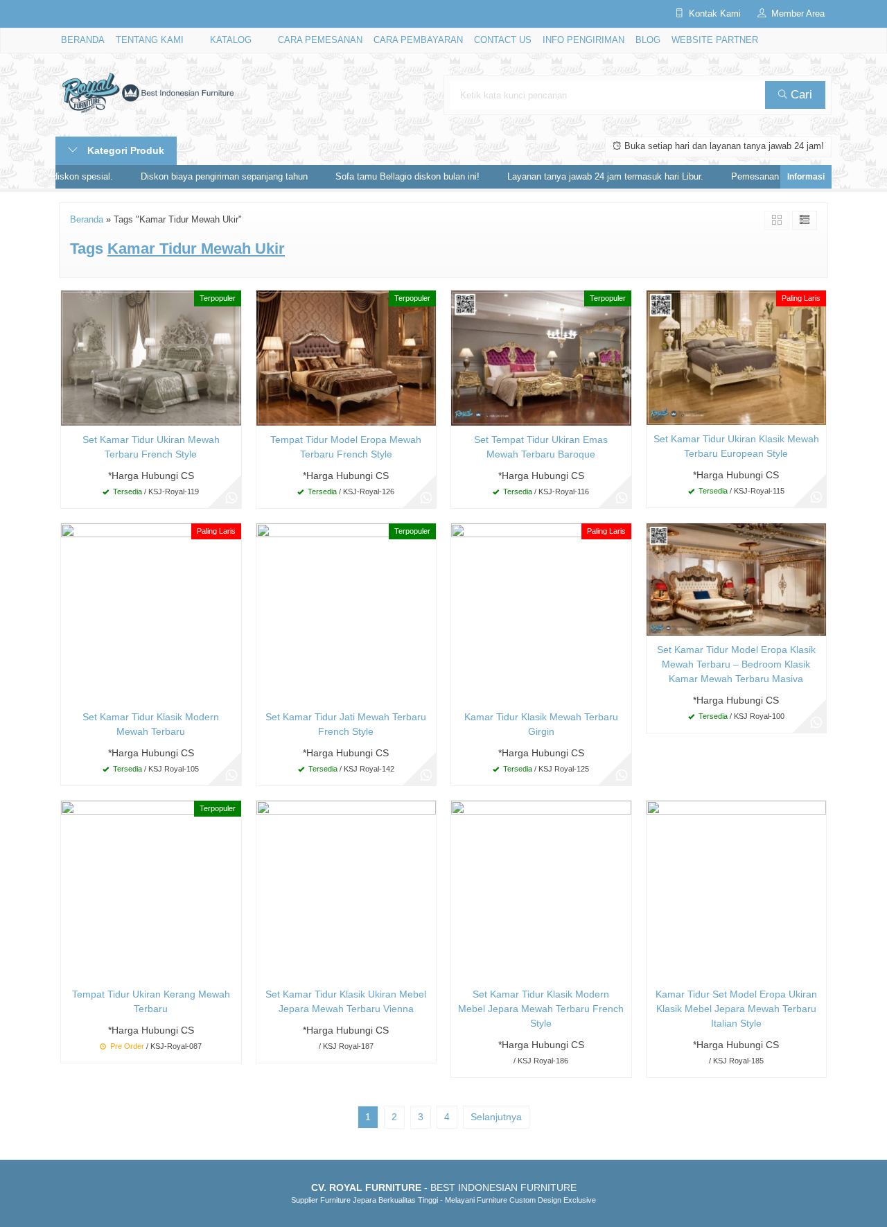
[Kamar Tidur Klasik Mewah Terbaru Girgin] (541, 612)
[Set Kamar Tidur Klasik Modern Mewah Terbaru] (151, 612)
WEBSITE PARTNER (714, 40)
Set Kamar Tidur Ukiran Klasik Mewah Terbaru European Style (736, 446)
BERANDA (83, 40)
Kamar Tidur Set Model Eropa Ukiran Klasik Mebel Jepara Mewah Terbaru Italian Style (736, 1009)
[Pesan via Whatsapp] (231, 498)
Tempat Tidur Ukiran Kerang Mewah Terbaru (151, 1001)
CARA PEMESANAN (320, 40)
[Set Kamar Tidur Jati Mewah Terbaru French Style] (346, 612)
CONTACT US (503, 40)
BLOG (647, 40)
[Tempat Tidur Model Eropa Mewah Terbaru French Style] (346, 357)
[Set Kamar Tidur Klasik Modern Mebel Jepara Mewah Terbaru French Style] (541, 889)
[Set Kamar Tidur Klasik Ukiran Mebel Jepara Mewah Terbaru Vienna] (346, 889)
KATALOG (231, 40)
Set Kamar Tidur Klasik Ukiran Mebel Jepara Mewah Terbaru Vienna (345, 1001)
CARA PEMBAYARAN (418, 40)
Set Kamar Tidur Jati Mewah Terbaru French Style (345, 724)
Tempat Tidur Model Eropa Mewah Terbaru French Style (345, 447)
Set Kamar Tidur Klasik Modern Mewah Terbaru (150, 724)
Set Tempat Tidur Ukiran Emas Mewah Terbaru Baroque (541, 447)
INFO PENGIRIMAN (583, 40)
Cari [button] (799, 94)
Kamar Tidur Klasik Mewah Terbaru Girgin (541, 724)
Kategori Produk (124, 150)
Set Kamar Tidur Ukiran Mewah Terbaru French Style (151, 447)
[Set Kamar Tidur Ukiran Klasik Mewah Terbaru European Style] (737, 357)
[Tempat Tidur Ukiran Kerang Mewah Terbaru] (151, 889)
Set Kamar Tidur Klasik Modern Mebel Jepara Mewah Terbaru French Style (541, 1009)
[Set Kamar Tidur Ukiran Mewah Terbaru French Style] (151, 357)
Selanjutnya (496, 1116)
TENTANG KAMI (150, 40)
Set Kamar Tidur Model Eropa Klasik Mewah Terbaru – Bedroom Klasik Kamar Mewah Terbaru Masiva (736, 664)
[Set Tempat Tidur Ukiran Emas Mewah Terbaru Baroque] (541, 357)
